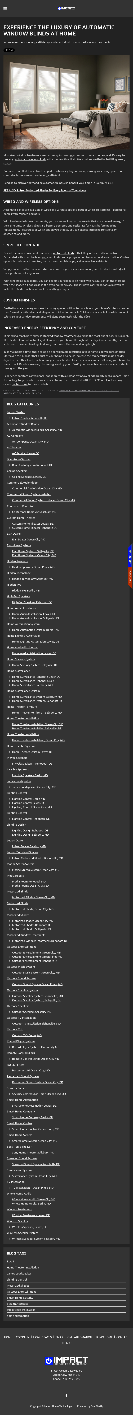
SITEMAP (66, 1342)
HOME (8, 1337)
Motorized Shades (18, 1285)
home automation (18, 1315)
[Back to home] (66, 9)
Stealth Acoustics (17, 1303)
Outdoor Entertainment (21, 1291)
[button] (5, 9)
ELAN (10, 1261)
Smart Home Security (20, 1297)
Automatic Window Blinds (22, 393)
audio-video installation (21, 1309)
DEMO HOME (104, 1337)
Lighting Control (17, 1279)
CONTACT (122, 1337)
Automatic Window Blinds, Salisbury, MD (89, 390)
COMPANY (22, 1337)
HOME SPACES (42, 1337)
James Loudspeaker (19, 1273)
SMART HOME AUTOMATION (74, 1337)
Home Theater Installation (23, 1267)
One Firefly (97, 1406)
